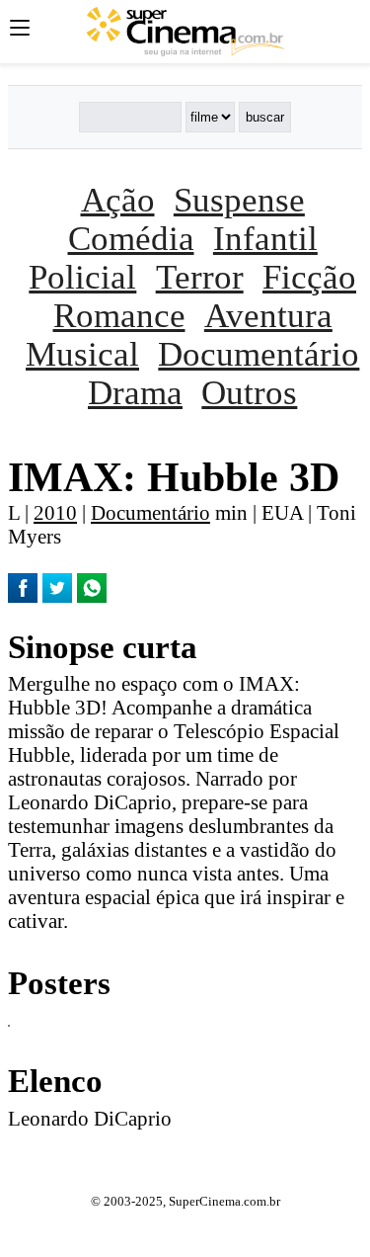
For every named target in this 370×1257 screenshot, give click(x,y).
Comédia (131, 238)
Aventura (268, 315)
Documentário (258, 354)
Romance (119, 315)
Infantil (265, 238)
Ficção (309, 276)
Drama (135, 392)
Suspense (239, 199)
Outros (249, 392)
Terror (200, 276)
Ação (118, 199)
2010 (55, 512)
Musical (82, 354)
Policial (82, 276)
